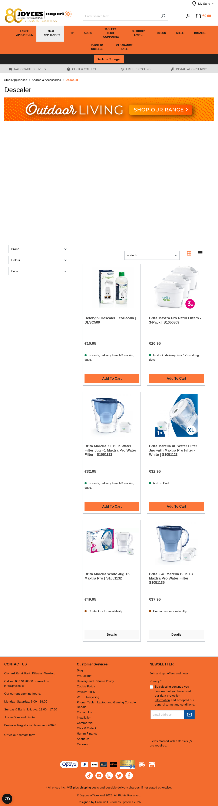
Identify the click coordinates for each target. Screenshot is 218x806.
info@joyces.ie (14, 685)
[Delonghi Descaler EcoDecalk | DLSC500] (112, 287)
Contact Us (84, 712)
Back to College (109, 59)
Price (14, 271)
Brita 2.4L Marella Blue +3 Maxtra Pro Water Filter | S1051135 (171, 578)
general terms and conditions (174, 704)
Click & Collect (86, 728)
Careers (82, 744)
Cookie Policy (86, 686)
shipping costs (89, 787)
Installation (84, 717)
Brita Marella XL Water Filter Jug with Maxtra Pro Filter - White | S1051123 (173, 450)
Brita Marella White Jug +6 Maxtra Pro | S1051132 (107, 576)
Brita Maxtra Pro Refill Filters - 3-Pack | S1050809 (175, 320)
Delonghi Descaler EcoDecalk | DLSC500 (110, 320)
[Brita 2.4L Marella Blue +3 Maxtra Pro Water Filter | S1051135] (176, 543)
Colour (15, 260)
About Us (83, 739)
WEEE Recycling (88, 697)
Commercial (85, 723)
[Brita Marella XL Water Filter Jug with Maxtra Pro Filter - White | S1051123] (176, 415)
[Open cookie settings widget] (7, 799)
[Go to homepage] (36, 15)
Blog (80, 670)
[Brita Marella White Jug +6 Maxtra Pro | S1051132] (112, 543)
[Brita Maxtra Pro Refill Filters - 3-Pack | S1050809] (176, 287)
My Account (84, 675)
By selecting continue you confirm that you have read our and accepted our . (175, 695)
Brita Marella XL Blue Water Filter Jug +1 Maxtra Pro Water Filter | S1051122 (110, 450)
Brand (15, 249)
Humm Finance (87, 733)
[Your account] (188, 16)
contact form (27, 734)
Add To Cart (112, 378)
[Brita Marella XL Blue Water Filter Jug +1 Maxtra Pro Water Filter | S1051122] (112, 415)
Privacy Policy (86, 691)
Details (112, 634)
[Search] (163, 16)
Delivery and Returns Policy (95, 681)
